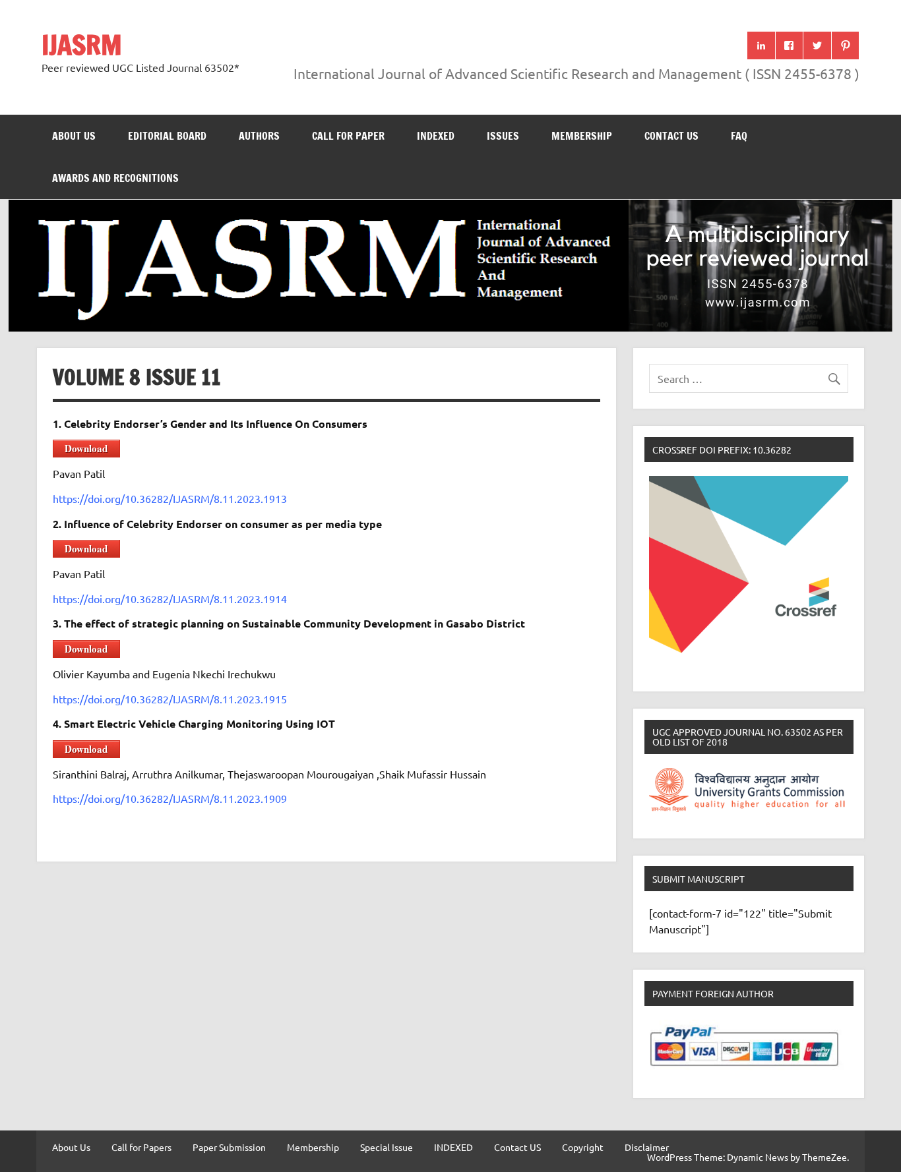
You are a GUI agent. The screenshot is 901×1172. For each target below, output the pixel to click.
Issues (503, 136)
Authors (259, 136)
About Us (74, 136)
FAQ (739, 136)
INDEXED (435, 136)
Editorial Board (167, 136)
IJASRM (82, 44)
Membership (581, 136)
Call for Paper (348, 136)
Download (86, 448)
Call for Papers (141, 1147)
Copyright (583, 1147)
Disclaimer (647, 1147)
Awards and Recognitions (115, 178)
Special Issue (386, 1147)
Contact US (671, 136)
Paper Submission (229, 1147)
